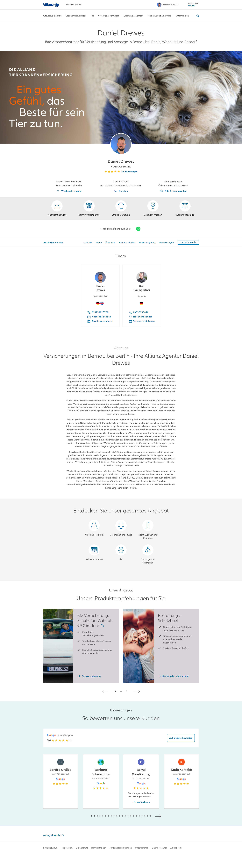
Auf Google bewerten (181, 738)
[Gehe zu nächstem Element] (159, 816)
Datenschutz (82, 847)
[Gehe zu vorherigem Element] (83, 816)
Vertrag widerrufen (52, 835)
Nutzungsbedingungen (121, 847)
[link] (121, 208)
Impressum (67, 847)
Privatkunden (72, 4)
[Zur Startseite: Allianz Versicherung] (51, 5)
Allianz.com (176, 847)
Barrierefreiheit (98, 847)
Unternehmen (141, 847)
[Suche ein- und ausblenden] (197, 16)
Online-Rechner (159, 847)
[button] (121, 143)
